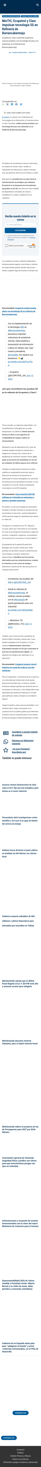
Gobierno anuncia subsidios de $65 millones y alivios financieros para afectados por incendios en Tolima (18, 921)
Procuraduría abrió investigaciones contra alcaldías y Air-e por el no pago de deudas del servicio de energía (20, 820)
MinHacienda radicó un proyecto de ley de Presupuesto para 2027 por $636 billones (20, 1129)
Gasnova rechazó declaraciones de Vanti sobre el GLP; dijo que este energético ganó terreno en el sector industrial (20, 787)
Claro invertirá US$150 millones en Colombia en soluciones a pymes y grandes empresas (18, 497)
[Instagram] (18, 1380)
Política (20, 1453)
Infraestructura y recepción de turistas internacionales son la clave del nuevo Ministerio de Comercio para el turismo (20, 1223)
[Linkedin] (14, 1380)
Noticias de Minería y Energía (11, 16)
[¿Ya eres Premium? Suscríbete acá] (5, 750)
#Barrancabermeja (16, 330)
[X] (7, 104)
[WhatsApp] (3, 104)
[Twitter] (10, 1380)
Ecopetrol (5, 117)
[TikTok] (22, 1380)
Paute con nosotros (20, 1459)
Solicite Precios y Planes (20, 1456)
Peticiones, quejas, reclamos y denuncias (20, 1462)
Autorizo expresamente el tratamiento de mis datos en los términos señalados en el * (21, 237)
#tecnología (19, 599)
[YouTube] (26, 1380)
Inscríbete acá (9, 1438)
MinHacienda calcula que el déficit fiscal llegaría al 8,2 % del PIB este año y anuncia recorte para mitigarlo (20, 984)
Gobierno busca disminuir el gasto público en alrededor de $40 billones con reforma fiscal (20, 853)
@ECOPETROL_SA (22, 582)
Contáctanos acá (20, 1413)
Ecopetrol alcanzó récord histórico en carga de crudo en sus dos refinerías (19, 667)
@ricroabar (13, 355)
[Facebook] (16, 104)
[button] (37, 5)
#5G (22, 327)
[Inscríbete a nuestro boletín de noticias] (6, 733)
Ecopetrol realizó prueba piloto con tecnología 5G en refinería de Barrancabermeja (19, 311)
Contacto (20, 1450)
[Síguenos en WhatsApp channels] (5, 741)
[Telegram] (21, 104)
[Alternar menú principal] (5, 5)
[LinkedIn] (12, 104)
